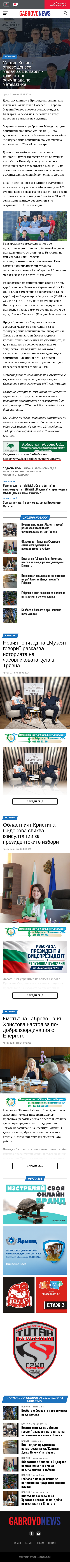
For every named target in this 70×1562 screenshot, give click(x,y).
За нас (28, 1543)
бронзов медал (46, 468)
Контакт (52, 1543)
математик (34, 472)
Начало (17, 1543)
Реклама (40, 1543)
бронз (29, 468)
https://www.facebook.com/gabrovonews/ (32, 459)
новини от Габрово (16, 475)
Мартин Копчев (14, 472)
